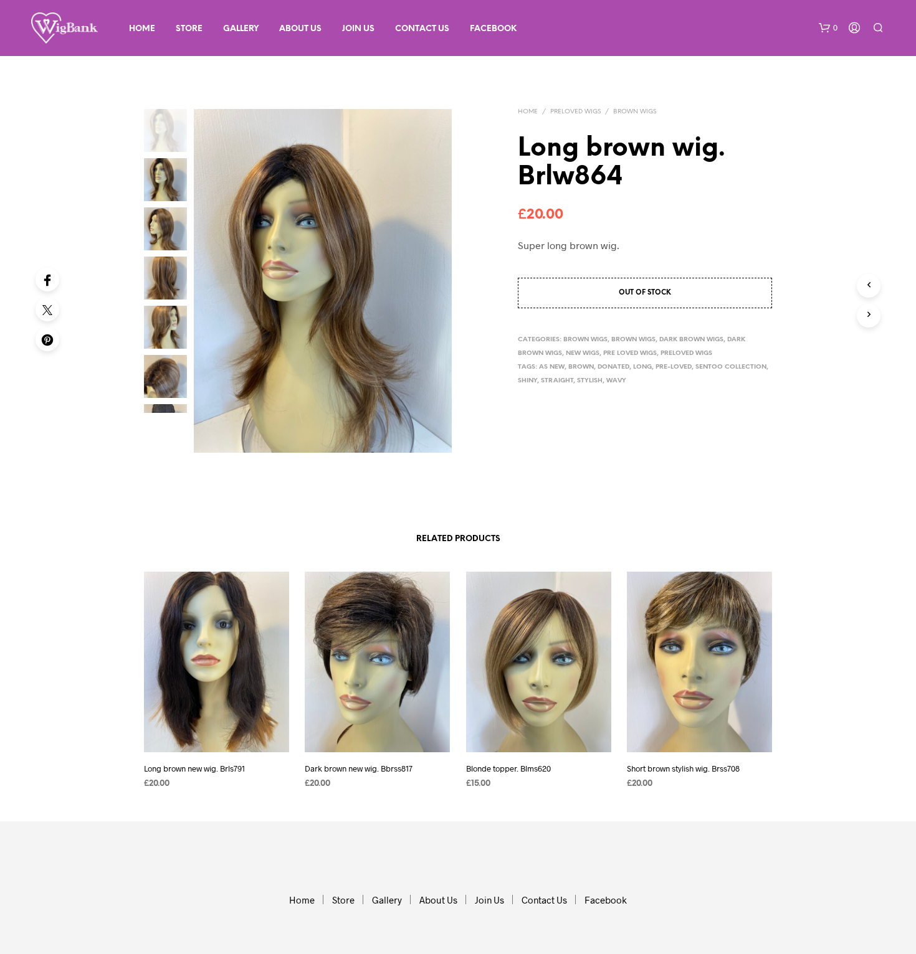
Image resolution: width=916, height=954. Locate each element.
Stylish (590, 380)
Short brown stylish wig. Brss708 (683, 768)
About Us (300, 29)
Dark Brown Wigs (691, 339)
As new (552, 367)
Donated (613, 367)
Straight (557, 380)
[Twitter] (47, 309)
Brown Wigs (634, 111)
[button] (828, 28)
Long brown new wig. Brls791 (194, 768)
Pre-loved (674, 367)
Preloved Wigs (575, 111)
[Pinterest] (47, 339)
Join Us (358, 29)
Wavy (616, 380)
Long (642, 367)
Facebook (493, 29)
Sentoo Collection (730, 367)
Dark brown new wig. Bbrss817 (359, 768)
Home (142, 29)
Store (189, 29)
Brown (581, 367)
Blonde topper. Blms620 (508, 768)
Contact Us (422, 29)
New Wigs (582, 353)
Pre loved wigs (630, 353)
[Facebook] (47, 279)
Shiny (527, 380)
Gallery (241, 29)
